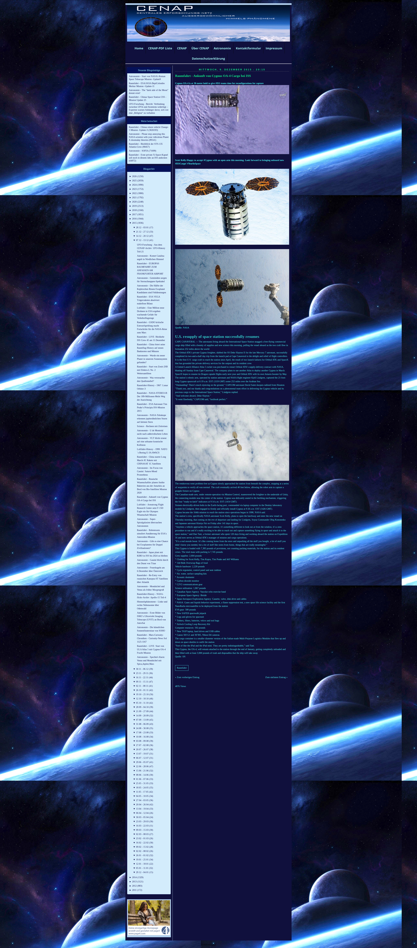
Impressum (274, 48)
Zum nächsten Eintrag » (276, 677)
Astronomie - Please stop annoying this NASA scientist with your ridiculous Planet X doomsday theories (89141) (149, 137)
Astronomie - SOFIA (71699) (142, 151)
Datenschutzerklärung (208, 58)
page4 (213, 945)
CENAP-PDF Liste (160, 48)
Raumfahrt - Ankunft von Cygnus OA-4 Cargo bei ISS (213, 76)
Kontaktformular (248, 48)
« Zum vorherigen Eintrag (187, 677)
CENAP (182, 48)
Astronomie (222, 48)
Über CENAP (200, 48)
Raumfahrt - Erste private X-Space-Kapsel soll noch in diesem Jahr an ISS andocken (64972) (148, 158)
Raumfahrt (182, 668)
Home (139, 48)
